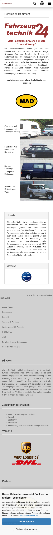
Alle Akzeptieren (26, 521)
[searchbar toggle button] (34, 3)
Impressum (7, 312)
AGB (4, 337)
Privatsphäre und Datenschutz (14, 342)
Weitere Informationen (26, 529)
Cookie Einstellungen (11, 347)
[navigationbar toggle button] (49, 3)
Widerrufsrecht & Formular (13, 327)
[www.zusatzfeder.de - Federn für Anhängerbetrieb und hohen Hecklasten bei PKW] (6, 3)
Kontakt (5, 317)
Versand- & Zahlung (10, 322)
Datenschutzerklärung (29, 516)
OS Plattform (7, 332)
